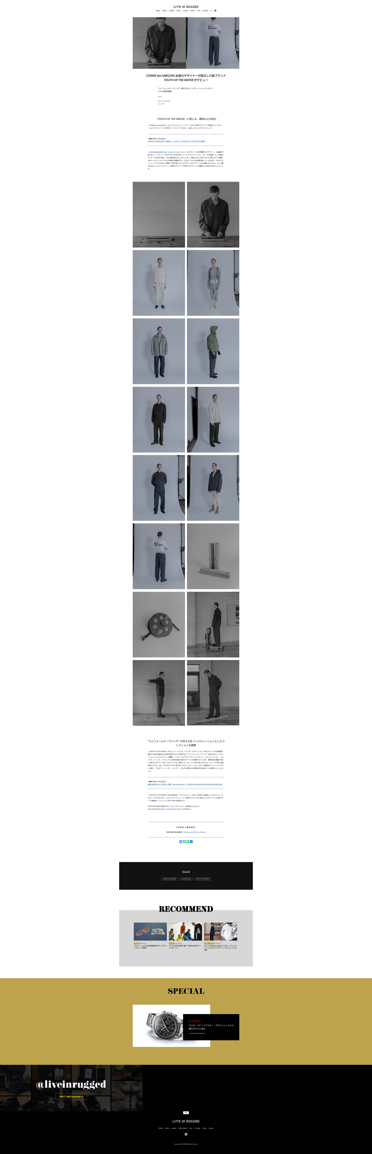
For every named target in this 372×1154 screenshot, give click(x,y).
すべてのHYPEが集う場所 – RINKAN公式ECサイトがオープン (185, 946)
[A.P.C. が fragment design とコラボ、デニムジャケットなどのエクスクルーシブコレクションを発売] (220, 932)
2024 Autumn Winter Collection (194, 832)
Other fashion (183, 1128)
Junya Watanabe (186, 879)
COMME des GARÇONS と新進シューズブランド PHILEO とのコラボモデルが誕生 (176, 141)
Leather (185, 11)
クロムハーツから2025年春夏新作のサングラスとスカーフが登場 (150, 946)
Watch (158, 11)
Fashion (192, 11)
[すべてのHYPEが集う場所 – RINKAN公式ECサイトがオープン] (185, 932)
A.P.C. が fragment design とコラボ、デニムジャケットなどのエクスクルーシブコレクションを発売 (220, 947)
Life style (205, 11)
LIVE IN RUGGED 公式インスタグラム (161, 809)
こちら (193, 806)
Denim (179, 11)
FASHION (136, 943)
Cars (198, 11)
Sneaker (171, 11)
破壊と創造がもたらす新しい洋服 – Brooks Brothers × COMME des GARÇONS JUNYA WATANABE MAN (185, 784)
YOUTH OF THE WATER (202, 879)
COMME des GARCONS (169, 879)
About (205, 1128)
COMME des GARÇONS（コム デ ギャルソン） (165, 125)
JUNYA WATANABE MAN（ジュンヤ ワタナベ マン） (167, 152)
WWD (163, 104)
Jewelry (164, 11)
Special (211, 1128)
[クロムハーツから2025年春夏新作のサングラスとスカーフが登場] (150, 932)
